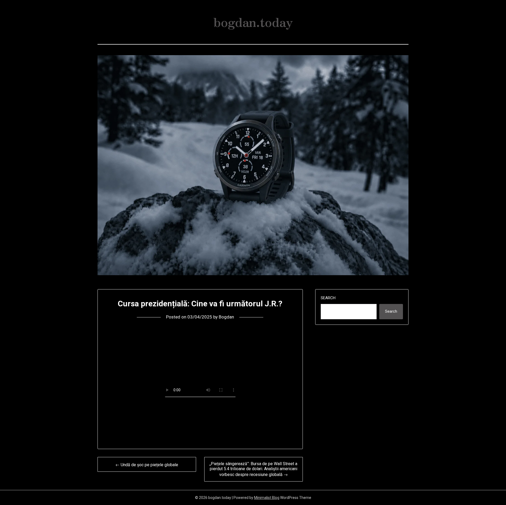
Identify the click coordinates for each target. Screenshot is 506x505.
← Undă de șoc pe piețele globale (146, 464)
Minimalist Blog (266, 498)
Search (328, 298)
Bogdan (226, 317)
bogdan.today (253, 21)
